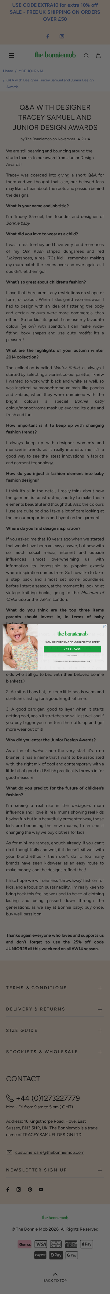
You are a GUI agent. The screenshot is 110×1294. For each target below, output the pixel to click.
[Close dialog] (104, 626)
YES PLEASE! (72, 649)
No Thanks (72, 655)
